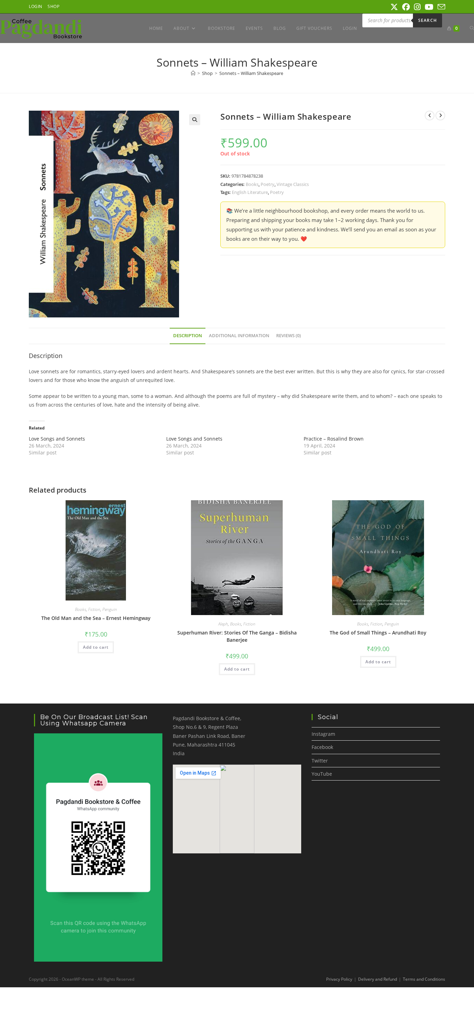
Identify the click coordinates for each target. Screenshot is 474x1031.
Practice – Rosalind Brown (334, 438)
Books (252, 184)
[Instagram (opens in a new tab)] (417, 7)
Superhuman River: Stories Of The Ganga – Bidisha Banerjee (237, 636)
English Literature (250, 192)
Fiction (94, 609)
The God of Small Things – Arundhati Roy (378, 632)
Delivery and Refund (377, 979)
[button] (194, 119)
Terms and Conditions (424, 979)
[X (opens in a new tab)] (394, 7)
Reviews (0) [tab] (288, 336)
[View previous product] (429, 115)
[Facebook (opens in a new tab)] (406, 7)
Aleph (223, 624)
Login (35, 6)
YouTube (322, 773)
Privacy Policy (339, 979)
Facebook (322, 747)
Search (427, 20)
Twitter (320, 760)
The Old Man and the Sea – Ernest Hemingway (96, 618)
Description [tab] (187, 336)
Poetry (267, 184)
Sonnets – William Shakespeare (251, 73)
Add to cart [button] (96, 647)
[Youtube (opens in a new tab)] (429, 7)
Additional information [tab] (239, 336)
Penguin (109, 609)
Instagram (323, 734)
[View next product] (440, 115)
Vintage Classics (293, 184)
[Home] (193, 73)
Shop (53, 6)
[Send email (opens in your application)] (440, 7)
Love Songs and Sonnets (57, 438)
